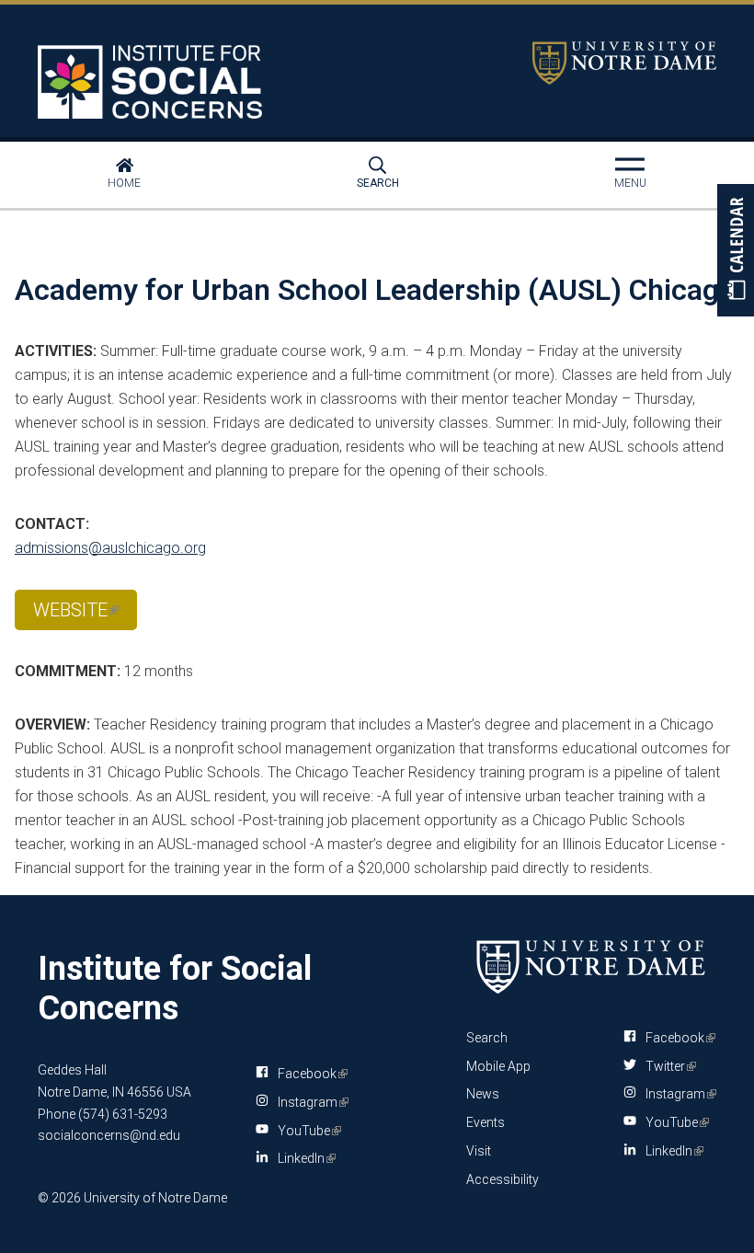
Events (485, 1122)
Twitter (667, 1066)
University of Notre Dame (624, 63)
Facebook (309, 1077)
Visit (478, 1151)
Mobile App (498, 1066)
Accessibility (502, 1179)
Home (124, 183)
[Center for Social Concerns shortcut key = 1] (153, 82)
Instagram (310, 1106)
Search (378, 183)
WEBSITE (75, 614)
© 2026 (59, 1197)
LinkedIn (303, 1162)
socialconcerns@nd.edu (109, 1135)
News (482, 1093)
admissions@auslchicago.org (110, 548)
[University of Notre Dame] (591, 966)
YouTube (306, 1134)
